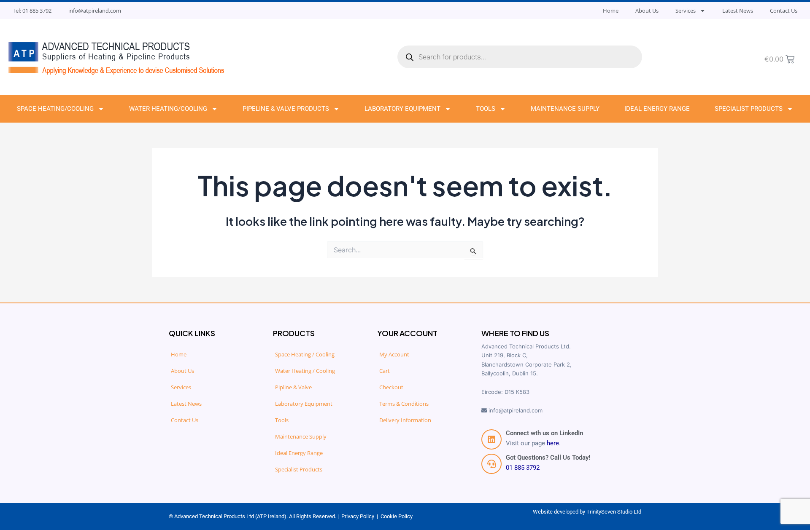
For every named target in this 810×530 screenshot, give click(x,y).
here (553, 443)
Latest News (737, 10)
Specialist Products (749, 108)
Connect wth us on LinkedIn (544, 433)
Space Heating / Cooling (305, 354)
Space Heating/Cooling (55, 108)
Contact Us (783, 10)
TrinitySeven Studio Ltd (613, 512)
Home (610, 10)
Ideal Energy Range (657, 108)
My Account (394, 354)
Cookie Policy (397, 516)
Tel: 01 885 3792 (32, 10)
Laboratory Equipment (402, 108)
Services (685, 10)
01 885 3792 (523, 467)
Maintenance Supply (565, 108)
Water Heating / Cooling (305, 371)
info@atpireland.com (94, 10)
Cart (384, 371)
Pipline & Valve (293, 387)
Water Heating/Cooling (168, 108)
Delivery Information (405, 420)
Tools (485, 108)
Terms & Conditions (404, 403)
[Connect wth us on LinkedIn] (491, 439)
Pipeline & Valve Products (286, 108)
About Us (647, 10)
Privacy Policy (357, 516)
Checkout (391, 387)
